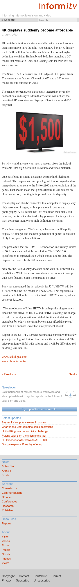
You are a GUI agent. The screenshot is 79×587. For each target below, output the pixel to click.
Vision (5, 536)
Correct (56, 576)
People (6, 550)
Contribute (40, 576)
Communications (12, 492)
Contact (24, 576)
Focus (5, 545)
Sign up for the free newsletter (39, 409)
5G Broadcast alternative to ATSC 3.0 (24, 440)
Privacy (7, 580)
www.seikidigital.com (14, 356)
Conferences (9, 501)
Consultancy (9, 488)
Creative (7, 497)
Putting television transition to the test (24, 435)
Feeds (5, 475)
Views (5, 563)
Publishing (8, 510)
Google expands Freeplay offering (22, 444)
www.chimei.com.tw (14, 361)
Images (6, 558)
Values (6, 541)
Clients (6, 554)
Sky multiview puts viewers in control (24, 422)
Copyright (8, 576)
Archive (6, 470)
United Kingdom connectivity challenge (25, 431)
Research (8, 506)
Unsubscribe (42, 580)
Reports (6, 523)
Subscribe (8, 466)
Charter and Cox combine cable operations (27, 427)
